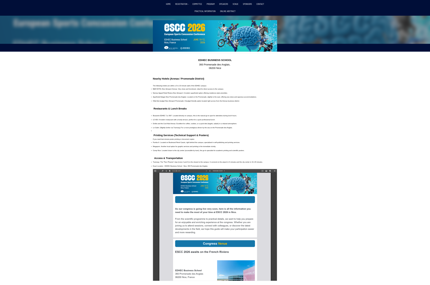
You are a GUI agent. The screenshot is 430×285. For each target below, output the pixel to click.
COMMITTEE (197, 4)
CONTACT (260, 4)
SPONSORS (247, 4)
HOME (168, 4)
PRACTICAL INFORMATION (205, 11)
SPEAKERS (223, 4)
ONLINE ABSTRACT (227, 11)
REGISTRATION (181, 4)
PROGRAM (211, 4)
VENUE (235, 4)
